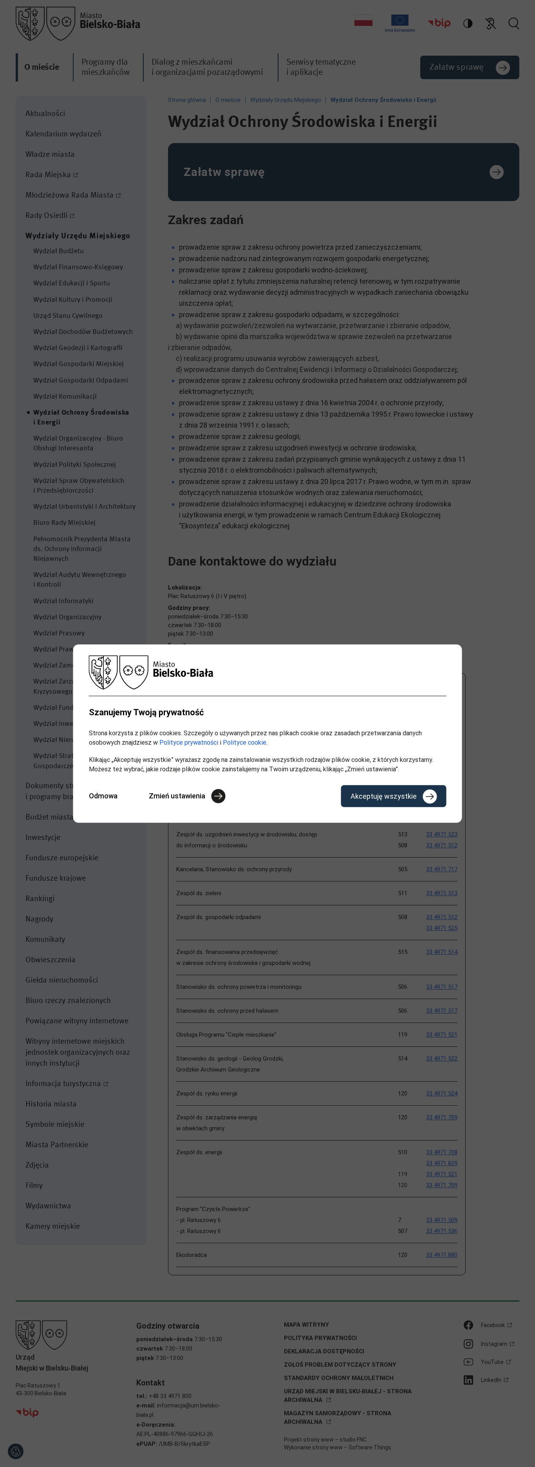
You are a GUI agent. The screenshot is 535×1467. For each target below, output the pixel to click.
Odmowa (103, 796)
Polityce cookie (244, 742)
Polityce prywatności (188, 742)
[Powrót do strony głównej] (267, 672)
